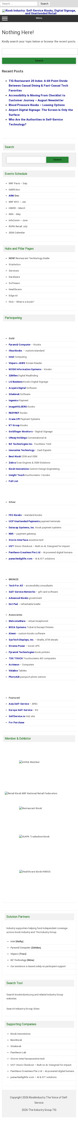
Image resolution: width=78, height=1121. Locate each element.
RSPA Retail (15, 226)
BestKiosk (16, 1040)
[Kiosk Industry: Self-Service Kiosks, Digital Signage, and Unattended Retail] (39, 13)
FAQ (11, 301)
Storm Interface (20, 1058)
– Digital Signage (30, 431)
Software (14, 283)
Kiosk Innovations (20, 1033)
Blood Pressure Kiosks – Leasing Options (37, 105)
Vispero (14, 953)
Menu (39, 18)
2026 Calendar (17, 232)
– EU (23, 710)
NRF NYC (14, 201)
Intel (12, 941)
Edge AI (13, 295)
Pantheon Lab (18, 1052)
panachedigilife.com (22, 1077)
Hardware (14, 276)
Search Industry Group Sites (22, 1008)
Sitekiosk (15, 1046)
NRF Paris (14, 183)
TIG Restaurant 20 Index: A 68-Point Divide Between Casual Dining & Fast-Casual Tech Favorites (38, 85)
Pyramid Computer (20, 947)
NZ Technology (18, 960)
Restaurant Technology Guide (32, 258)
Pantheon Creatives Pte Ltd (26, 1071)
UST (13, 1064)
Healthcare (15, 289)
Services (14, 270)
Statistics (14, 264)
